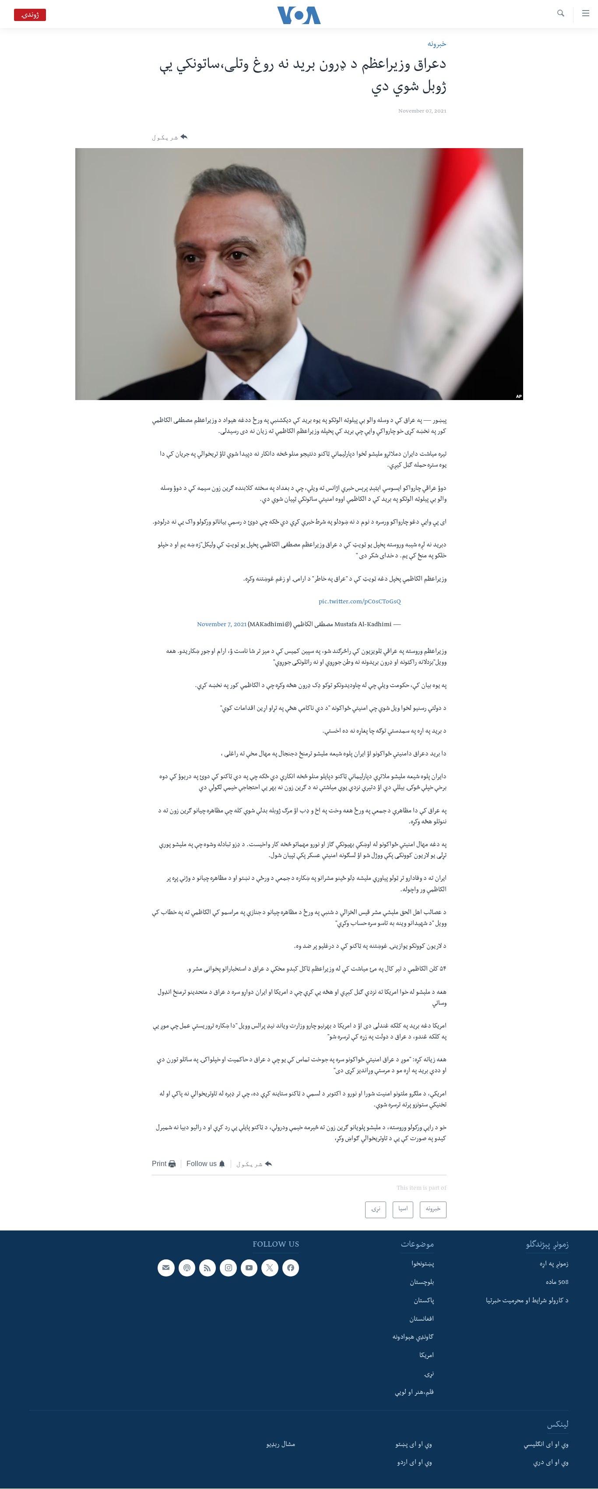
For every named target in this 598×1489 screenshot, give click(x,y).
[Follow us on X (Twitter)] (269, 1268)
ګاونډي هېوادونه (413, 1338)
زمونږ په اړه (554, 1265)
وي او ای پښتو (413, 1445)
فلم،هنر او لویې (414, 1393)
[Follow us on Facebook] (290, 1268)
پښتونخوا (423, 1265)
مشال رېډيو (280, 1445)
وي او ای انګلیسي (546, 1445)
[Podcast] (187, 1268)
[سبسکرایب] (166, 1268)
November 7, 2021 (221, 625)
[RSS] (207, 1268)
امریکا (426, 1356)
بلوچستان (422, 1283)
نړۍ (429, 1375)
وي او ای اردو (414, 1464)
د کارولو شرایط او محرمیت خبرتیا (527, 1301)
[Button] (169, 137)
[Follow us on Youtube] (249, 1268)
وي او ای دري (551, 1464)
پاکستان (424, 1301)
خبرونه (437, 45)
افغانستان (421, 1320)
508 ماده (557, 1283)
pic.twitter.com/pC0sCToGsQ (360, 602)
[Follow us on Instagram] (228, 1268)
